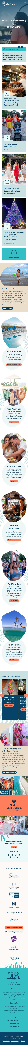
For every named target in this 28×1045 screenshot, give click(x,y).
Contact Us (13, 1026)
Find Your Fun (14, 659)
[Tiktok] (10, 857)
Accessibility (6, 1041)
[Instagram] (16, 855)
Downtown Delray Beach (16, 1036)
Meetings (12, 1023)
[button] (22, 47)
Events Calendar (13, 1021)
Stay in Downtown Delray (14, 364)
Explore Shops (14, 422)
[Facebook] (8, 855)
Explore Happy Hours (14, 539)
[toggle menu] (25, 3)
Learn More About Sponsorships (14, 927)
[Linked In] (17, 857)
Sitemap (23, 1041)
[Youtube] (19, 855)
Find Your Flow (14, 600)
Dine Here (13, 481)
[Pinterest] (14, 857)
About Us (13, 1018)
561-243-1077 (14, 1008)
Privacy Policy (15, 1041)
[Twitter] (12, 855)
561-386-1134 (14, 1012)
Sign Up (14, 847)
